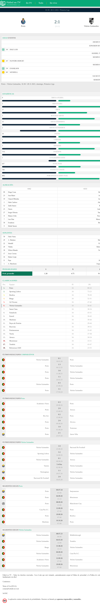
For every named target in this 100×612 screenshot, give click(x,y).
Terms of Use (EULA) (10, 586)
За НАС (5, 593)
